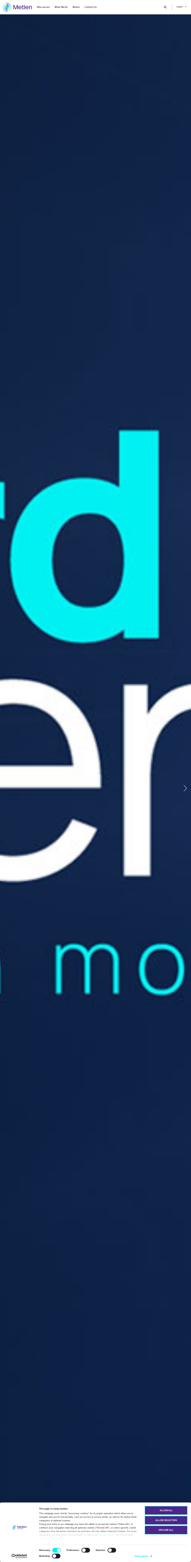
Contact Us (90, 7)
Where (76, 7)
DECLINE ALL (166, 1530)
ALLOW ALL (166, 1510)
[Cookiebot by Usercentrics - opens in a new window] (19, 1556)
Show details (141, 1556)
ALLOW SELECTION (166, 1520)
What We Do (61, 7)
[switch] (85, 1550)
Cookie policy (106, 1535)
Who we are (43, 7)
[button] (185, 788)
